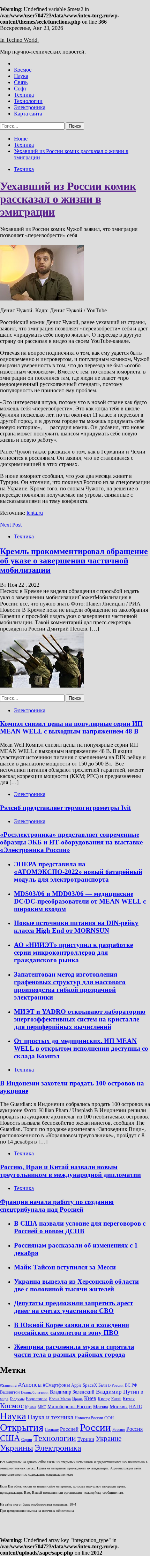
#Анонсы (30, 1384)
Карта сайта (28, 114)
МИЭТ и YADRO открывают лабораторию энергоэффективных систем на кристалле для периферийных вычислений (79, 1019)
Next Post (11, 525)
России (95, 1427)
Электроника (29, 107)
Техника (24, 95)
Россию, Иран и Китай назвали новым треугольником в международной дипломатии (70, 1170)
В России (115, 1385)
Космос (22, 70)
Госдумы (17, 1399)
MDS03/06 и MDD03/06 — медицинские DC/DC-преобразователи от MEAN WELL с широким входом (80, 901)
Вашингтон (10, 1392)
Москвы (119, 1406)
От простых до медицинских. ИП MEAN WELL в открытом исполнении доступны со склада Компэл (81, 1048)
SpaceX (90, 1385)
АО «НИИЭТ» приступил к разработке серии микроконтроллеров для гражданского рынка (73, 952)
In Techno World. (19, 40)
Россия (134, 1429)
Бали (102, 1385)
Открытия (21, 1427)
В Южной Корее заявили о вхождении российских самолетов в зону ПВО (71, 1328)
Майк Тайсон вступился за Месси (65, 1267)
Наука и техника (50, 1417)
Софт (20, 88)
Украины (16, 1447)
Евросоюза (36, 1398)
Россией (69, 1429)
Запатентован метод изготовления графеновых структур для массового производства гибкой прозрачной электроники (70, 986)
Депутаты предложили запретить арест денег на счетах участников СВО (73, 1306)
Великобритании (34, 1392)
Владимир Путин (117, 1391)
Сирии (26, 1440)
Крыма (30, 1407)
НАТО (135, 1406)
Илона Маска (60, 1399)
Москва (100, 1406)
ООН (109, 1417)
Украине (108, 1438)
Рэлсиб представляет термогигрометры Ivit (65, 807)
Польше (52, 1429)
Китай (116, 1399)
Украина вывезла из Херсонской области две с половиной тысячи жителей (76, 1285)
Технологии (28, 101)
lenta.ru (35, 513)
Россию (118, 1429)
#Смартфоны (56, 1385)
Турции (85, 1439)
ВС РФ (131, 1385)
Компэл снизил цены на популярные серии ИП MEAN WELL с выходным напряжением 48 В (71, 727)
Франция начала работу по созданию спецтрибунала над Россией (57, 1205)
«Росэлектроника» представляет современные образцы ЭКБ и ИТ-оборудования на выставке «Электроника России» (71, 842)
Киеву (104, 1398)
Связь (21, 82)
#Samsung (8, 1385)
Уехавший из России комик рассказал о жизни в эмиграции (68, 199)
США (10, 1438)
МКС (42, 1407)
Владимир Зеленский (72, 1392)
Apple (76, 1385)
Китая (129, 1398)
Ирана (77, 1399)
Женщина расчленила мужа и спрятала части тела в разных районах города (74, 1350)
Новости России (89, 1417)
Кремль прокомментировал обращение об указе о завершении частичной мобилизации (74, 561)
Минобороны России (69, 1406)
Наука (21, 76)
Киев (90, 1398)
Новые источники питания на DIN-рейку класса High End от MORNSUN (76, 926)
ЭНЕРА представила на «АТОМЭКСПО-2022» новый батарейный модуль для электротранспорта (78, 871)
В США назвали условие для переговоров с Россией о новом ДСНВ (79, 1227)
